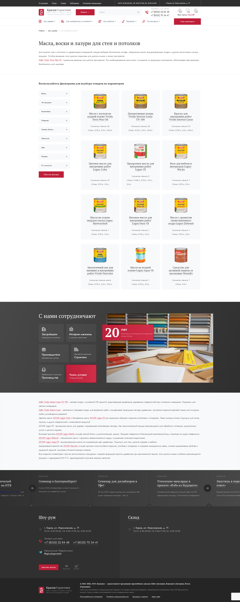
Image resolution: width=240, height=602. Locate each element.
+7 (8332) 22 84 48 (160, 11)
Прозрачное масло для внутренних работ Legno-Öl (140, 166)
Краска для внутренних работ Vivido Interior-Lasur (181, 116)
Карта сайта (156, 597)
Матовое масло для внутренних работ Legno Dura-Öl (140, 220)
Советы (63, 3)
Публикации (74, 3)
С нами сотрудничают (67, 316)
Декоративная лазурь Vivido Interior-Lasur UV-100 (140, 116)
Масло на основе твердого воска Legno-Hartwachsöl (100, 220)
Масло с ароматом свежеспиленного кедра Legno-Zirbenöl (181, 220)
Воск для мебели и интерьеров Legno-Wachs (181, 166)
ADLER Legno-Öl (97, 418)
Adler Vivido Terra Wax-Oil (50, 60)
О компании (43, 3)
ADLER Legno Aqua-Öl (49, 442)
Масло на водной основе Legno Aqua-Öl (141, 269)
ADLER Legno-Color (61, 418)
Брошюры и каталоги (140, 597)
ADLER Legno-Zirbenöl (48, 438)
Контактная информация (92, 3)
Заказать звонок (49, 567)
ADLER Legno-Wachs (65, 434)
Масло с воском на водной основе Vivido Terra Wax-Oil (100, 116)
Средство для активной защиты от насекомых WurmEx (181, 270)
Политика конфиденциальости (117, 597)
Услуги (54, 3)
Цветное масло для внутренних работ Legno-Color (100, 166)
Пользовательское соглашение (91, 597)
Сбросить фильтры (51, 174)
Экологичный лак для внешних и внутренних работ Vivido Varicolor (100, 270)
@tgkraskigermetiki (53, 553)
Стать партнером (187, 21)
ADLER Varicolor (71, 446)
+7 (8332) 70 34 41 (160, 15)
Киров (190, 15)
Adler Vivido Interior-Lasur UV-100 (53, 402)
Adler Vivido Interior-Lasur (50, 410)
